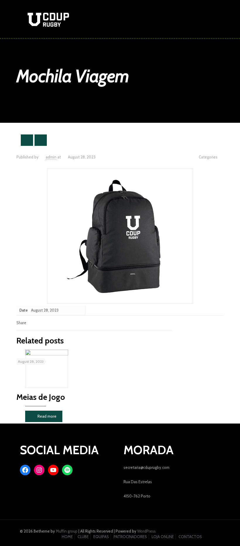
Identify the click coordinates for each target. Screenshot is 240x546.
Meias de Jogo (40, 397)
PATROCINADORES (130, 536)
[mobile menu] (211, 19)
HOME (67, 536)
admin (51, 157)
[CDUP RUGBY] (48, 19)
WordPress (146, 531)
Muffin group (67, 531)
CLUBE (83, 536)
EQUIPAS (101, 536)
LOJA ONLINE (163, 536)
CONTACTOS (190, 536)
